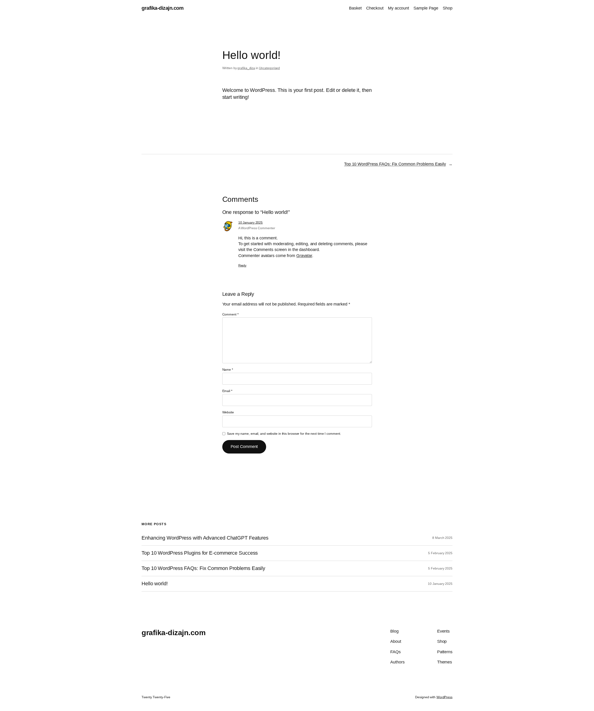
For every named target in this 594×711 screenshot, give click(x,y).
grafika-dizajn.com (163, 8)
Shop (447, 8)
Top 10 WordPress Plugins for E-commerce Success (200, 553)
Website (228, 412)
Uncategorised (269, 68)
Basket (355, 8)
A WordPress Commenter (256, 228)
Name (227, 369)
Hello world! (155, 583)
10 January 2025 (250, 222)
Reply (242, 265)
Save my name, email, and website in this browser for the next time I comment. (284, 433)
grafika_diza (246, 68)
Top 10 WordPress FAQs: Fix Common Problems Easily (395, 164)
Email (227, 391)
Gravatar (304, 255)
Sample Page (425, 8)
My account (398, 8)
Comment (230, 314)
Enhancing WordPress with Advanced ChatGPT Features (205, 538)
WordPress (444, 697)
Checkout (375, 8)
